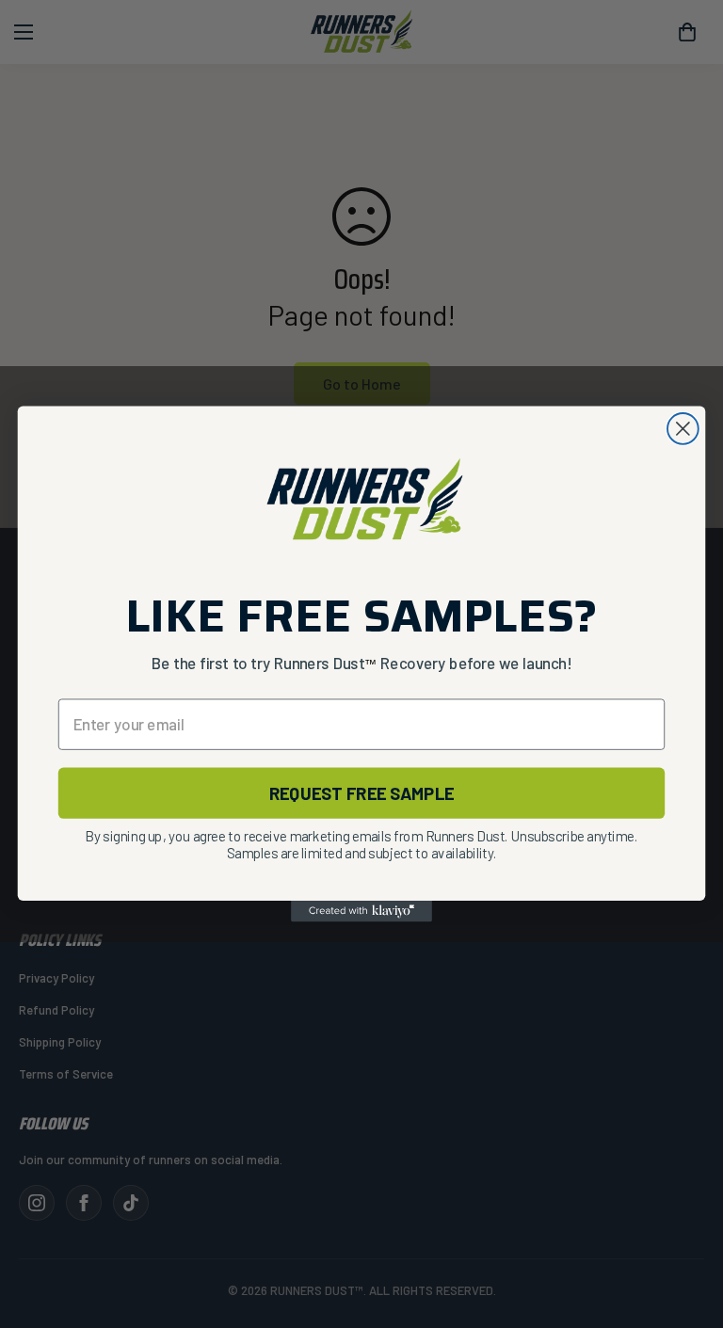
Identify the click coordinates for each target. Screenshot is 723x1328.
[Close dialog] (683, 428)
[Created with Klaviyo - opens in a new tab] (361, 911)
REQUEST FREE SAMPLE (362, 792)
